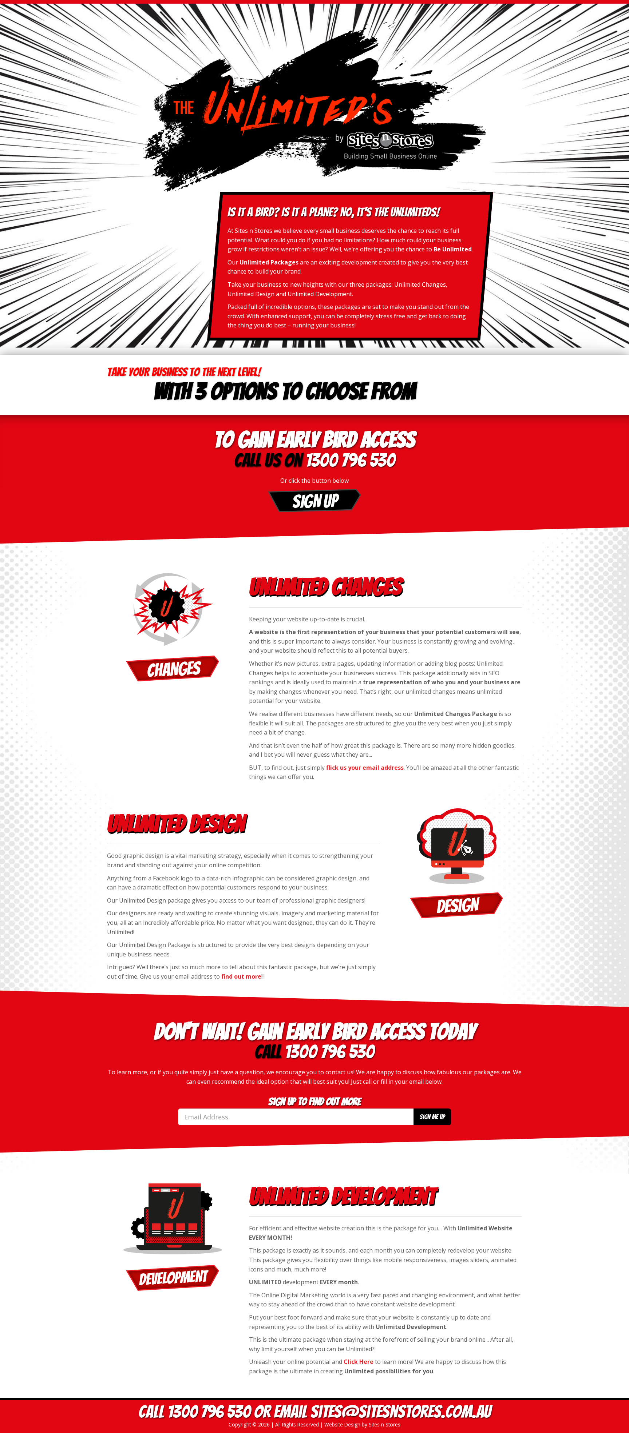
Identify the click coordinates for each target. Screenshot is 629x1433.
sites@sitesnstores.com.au (400, 1411)
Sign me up (432, 1116)
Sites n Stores (384, 1424)
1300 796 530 (350, 460)
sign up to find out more (314, 1102)
